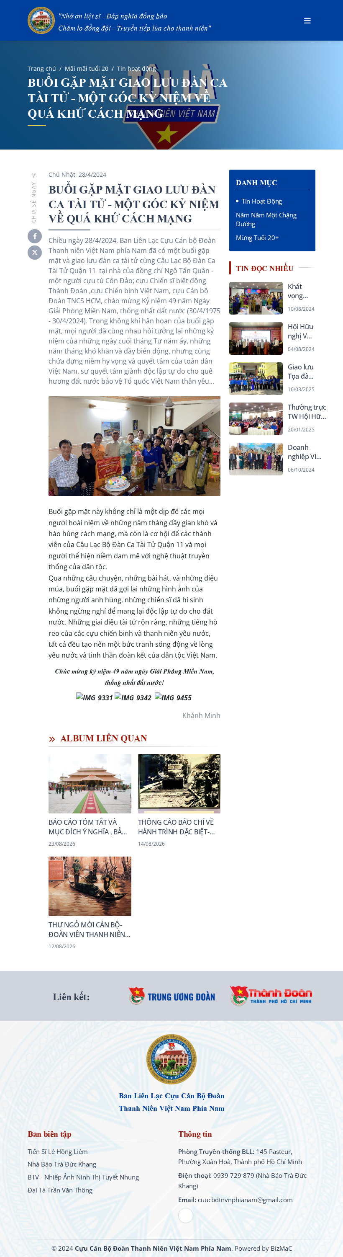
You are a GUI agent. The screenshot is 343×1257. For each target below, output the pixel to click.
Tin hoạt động (136, 68)
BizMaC (281, 1248)
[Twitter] (35, 252)
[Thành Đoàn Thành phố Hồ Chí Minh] (271, 996)
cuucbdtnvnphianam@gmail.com (245, 1199)
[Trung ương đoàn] (171, 996)
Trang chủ (42, 68)
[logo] (171, 1060)
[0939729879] (185, 1215)
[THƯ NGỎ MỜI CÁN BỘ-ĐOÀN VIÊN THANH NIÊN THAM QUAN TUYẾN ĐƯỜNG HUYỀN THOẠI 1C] (90, 904)
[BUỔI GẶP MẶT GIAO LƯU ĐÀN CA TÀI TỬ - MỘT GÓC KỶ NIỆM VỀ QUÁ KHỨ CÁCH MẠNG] (134, 446)
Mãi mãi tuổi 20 (86, 68)
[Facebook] (35, 236)
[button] (307, 20)
